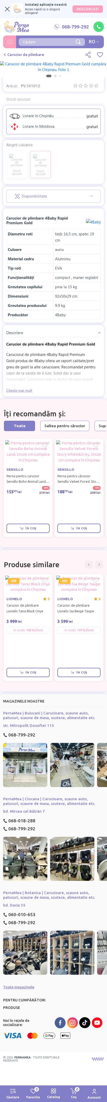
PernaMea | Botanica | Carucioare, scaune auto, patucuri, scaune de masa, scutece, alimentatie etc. (49, 895)
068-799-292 (21, 734)
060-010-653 (21, 914)
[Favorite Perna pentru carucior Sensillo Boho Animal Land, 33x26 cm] (44, 445)
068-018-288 (21, 820)
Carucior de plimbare (25, 55)
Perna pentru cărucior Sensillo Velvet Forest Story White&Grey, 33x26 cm (78, 481)
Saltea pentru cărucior (64, 426)
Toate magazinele (18, 987)
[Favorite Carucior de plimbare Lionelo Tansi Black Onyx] (44, 580)
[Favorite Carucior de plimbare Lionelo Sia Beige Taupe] (95, 580)
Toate (19, 426)
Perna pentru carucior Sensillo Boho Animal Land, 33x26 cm (26, 481)
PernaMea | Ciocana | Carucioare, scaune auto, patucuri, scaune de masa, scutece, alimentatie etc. (49, 801)
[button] (89, 564)
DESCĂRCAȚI (88, 9)
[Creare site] (97, 1059)
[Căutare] (78, 41)
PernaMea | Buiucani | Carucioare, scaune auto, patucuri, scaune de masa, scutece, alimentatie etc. (49, 715)
